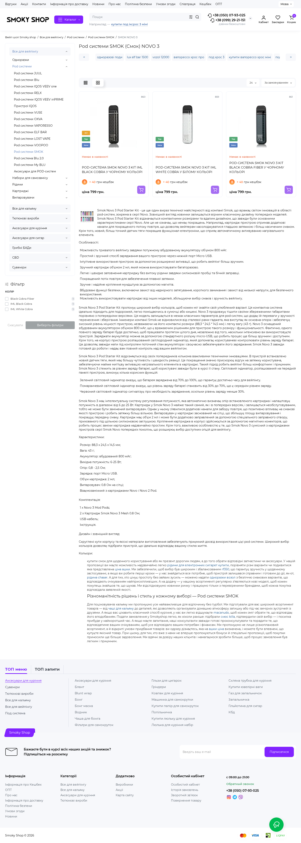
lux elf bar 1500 (137, 57)
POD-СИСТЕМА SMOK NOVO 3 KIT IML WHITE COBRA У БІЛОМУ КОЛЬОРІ (186, 169)
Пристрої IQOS (25, 106)
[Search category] (191, 17)
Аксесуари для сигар (28, 238)
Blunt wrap (83, 693)
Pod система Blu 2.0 (29, 158)
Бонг (79, 699)
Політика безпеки (138, 4)
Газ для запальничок (245, 693)
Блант (79, 687)
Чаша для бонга (87, 718)
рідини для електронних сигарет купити (198, 565)
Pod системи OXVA (28, 119)
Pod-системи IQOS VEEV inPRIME (38, 99)
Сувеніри (19, 267)
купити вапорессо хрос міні (250, 57)
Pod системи (22, 66)
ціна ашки (122, 569)
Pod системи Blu (26, 80)
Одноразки (20, 60)
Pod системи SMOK (28, 152)
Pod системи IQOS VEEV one (35, 86)
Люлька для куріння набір (172, 725)
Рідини (17, 184)
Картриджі (20, 191)
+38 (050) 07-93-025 (228, 15)
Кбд (232, 712)
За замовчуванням (277, 82)
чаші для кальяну (121, 608)
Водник (81, 712)
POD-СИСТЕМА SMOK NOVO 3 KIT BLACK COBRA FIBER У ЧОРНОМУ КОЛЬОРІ (256, 167)
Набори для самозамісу (30, 178)
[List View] (85, 83)
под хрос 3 (216, 57)
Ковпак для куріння (167, 693)
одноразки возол (222, 577)
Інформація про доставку (69, 4)
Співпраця (187, 4)
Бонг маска (84, 706)
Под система (15, 713)
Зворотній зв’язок (184, 795)
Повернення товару (186, 800)
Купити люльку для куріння (173, 718)
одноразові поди (109, 57)
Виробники (124, 784)
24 (251, 82)
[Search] (197, 17)
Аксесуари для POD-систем (35, 171)
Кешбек (205, 4)
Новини (98, 4)
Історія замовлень (184, 790)
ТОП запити (47, 669)
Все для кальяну (24, 208)
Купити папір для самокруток (175, 706)
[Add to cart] (141, 190)
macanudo (221, 612)
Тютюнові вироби (25, 218)
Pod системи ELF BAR (30, 132)
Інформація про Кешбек (23, 784)
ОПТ (218, 4)
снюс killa (228, 617)
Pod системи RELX (28, 93)
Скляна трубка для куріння (250, 680)
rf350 (225, 569)
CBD (15, 257)
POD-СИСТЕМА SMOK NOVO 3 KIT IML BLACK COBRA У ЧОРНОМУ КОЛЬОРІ (112, 169)
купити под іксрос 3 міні (129, 24)
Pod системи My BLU (29, 165)
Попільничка (162, 712)
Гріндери (159, 687)
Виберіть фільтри (50, 325)
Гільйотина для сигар (245, 706)
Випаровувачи (23, 197)
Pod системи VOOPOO (31, 145)
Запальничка (239, 699)
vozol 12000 (161, 57)
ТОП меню (16, 669)
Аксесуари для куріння (29, 228)
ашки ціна (216, 629)
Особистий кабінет (185, 784)
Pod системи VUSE (28, 112)
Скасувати (15, 325)
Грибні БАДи (21, 248)
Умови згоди (165, 4)
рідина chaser (97, 577)
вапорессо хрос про (189, 57)
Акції (24, 4)
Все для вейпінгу (25, 51)
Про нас (115, 4)
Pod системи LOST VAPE (32, 139)
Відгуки (11, 4)
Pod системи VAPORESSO (33, 125)
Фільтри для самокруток (94, 725)
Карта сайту (125, 795)
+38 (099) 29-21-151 (230, 20)
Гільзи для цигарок (167, 680)
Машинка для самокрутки (172, 699)
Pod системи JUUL (28, 73)
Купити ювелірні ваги (246, 687)
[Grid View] (98, 83)
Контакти (39, 4)
